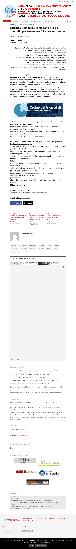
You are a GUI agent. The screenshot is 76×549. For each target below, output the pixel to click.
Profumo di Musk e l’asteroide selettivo (23, 377)
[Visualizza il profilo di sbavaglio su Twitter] (12, 448)
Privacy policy (41, 545)
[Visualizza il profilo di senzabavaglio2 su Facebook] (10, 448)
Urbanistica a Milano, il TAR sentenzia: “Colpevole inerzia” (30, 264)
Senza (55, 248)
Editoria (56, 245)
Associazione (32, 245)
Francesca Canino (17, 36)
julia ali (12, 412)
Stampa (25, 251)
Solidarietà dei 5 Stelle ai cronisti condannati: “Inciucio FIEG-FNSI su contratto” (33, 21)
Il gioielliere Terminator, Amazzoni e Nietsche (58, 264)
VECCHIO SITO (32, 520)
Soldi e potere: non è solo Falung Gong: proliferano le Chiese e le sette (39, 412)
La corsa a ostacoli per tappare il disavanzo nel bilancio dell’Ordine (31, 392)
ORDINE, (19, 25)
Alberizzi (13, 245)
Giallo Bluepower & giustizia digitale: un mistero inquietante (29, 380)
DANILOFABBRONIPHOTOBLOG (20, 403)
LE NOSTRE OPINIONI (27, 518)
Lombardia (32, 248)
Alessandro (23, 245)
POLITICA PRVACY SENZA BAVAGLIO (55, 518)
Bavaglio (42, 245)
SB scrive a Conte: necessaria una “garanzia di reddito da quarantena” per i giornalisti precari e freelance (37, 217)
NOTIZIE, (13, 25)
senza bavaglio (15, 251)
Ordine (48, 248)
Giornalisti (23, 248)
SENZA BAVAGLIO (28, 25)
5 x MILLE (24, 520)
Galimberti (14, 248)
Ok (32, 545)
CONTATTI (39, 518)
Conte (49, 245)
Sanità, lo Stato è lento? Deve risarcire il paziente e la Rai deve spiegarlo (33, 387)
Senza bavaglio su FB (18, 435)
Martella (41, 248)
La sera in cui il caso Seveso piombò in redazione (26, 384)
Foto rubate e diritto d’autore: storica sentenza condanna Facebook (41, 415)
